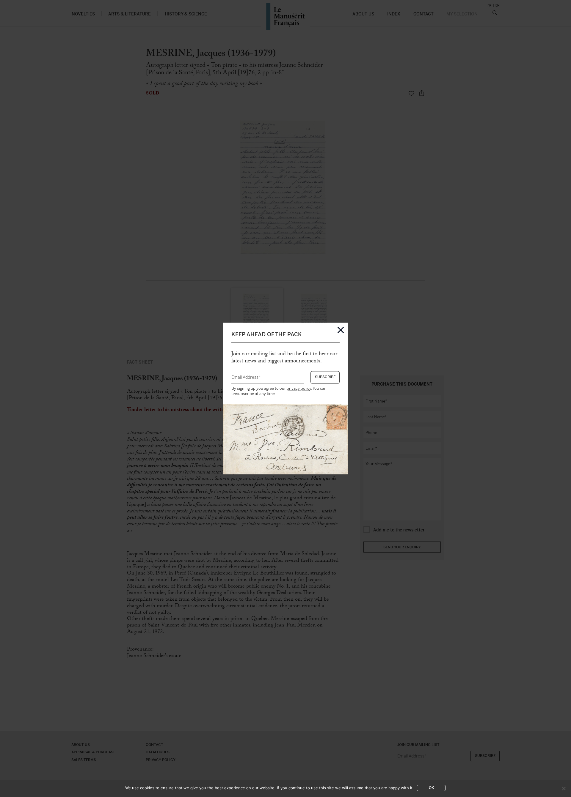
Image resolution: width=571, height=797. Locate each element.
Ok (431, 787)
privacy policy (299, 388)
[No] (564, 788)
